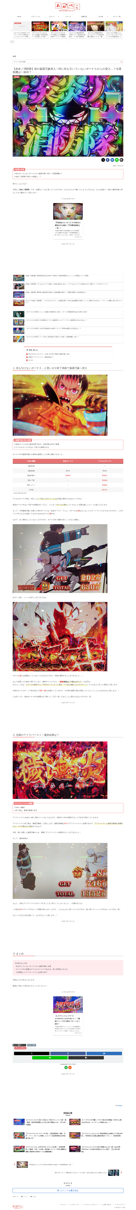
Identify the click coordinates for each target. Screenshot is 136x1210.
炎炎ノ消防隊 (32, 1045)
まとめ (30, 360)
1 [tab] (67, 41)
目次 (30, 350)
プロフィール (75, 1204)
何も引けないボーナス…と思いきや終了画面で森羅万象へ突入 (49, 354)
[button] (121, 62)
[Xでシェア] (103, 160)
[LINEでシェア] (117, 160)
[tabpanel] (21, 29)
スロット (23, 1045)
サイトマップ (120, 1204)
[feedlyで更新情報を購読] (66, 1067)
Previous (11, 30)
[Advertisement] (68, 48)
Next (125, 30)
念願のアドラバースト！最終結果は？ (41, 357)
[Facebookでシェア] (108, 160)
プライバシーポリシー (91, 1204)
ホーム (64, 1204)
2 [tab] (69, 41)
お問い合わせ (107, 1204)
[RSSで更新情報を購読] (70, 1067)
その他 (16, 1045)
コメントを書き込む (69, 1190)
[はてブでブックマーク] (112, 160)
